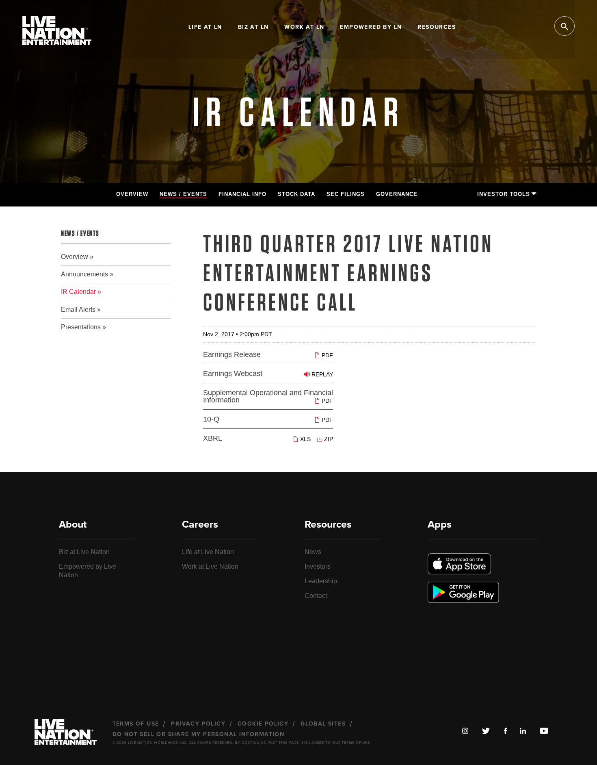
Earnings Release (232, 354)
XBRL (212, 438)
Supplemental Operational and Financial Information (268, 396)
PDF (326, 355)
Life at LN (205, 27)
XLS (304, 439)
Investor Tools (503, 194)
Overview (132, 194)
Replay (321, 374)
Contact (316, 595)
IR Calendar (78, 291)
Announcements (84, 274)
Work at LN (304, 27)
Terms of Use (135, 724)
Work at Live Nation (210, 566)
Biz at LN (253, 27)
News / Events (183, 194)
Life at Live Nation (208, 551)
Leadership (321, 581)
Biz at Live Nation (84, 551)
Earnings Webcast (232, 373)
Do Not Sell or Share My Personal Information (198, 734)
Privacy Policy (198, 724)
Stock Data (296, 194)
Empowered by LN (371, 27)
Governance (396, 194)
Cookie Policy (263, 724)
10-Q (211, 419)
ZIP (327, 439)
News (313, 551)
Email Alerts (78, 309)
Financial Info (242, 194)
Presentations (81, 327)
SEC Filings (346, 194)
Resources (436, 27)
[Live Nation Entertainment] (56, 36)
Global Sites (323, 724)
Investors (318, 566)
